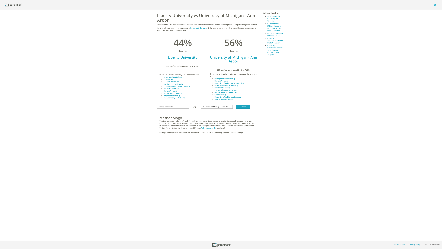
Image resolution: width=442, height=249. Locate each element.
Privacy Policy (415, 244)
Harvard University (170, 91)
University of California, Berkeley (227, 97)
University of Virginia (171, 88)
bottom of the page (198, 28)
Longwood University (171, 95)
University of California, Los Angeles (229, 83)
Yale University (220, 95)
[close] (435, 4)
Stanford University (222, 88)
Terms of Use (399, 244)
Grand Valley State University (226, 85)
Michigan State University (224, 78)
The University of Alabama (174, 98)
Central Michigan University (225, 90)
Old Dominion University (173, 84)
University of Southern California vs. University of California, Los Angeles (275, 50)
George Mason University (173, 93)
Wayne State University (223, 99)
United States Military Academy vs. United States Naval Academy (274, 27)
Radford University (171, 82)
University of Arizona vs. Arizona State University (275, 40)
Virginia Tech (168, 79)
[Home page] (14, 4)
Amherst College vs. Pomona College (275, 34)
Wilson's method (208, 128)
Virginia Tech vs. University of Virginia (274, 18)
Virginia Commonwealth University (177, 86)
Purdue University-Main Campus (227, 92)
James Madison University (173, 77)
